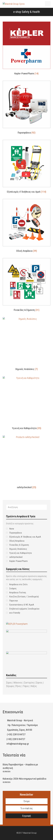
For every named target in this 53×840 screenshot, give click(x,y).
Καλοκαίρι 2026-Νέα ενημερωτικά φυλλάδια (24, 778)
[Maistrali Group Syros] (14, 3)
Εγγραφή (26, 815)
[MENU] (47, 4)
